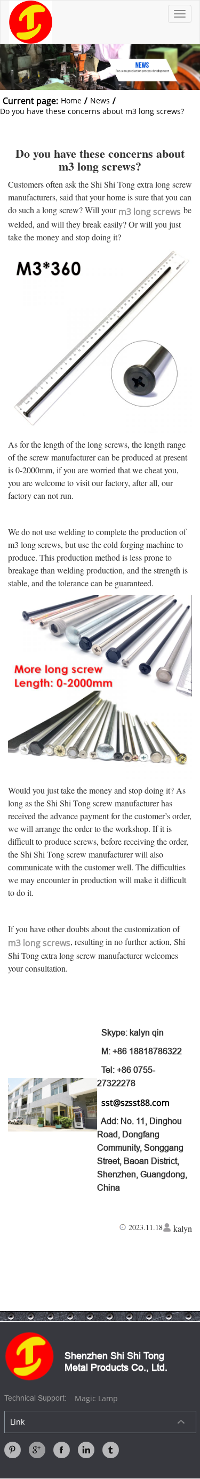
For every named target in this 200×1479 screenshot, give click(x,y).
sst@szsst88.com (133, 1103)
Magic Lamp (96, 1398)
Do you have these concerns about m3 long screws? (92, 111)
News (100, 100)
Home (71, 100)
